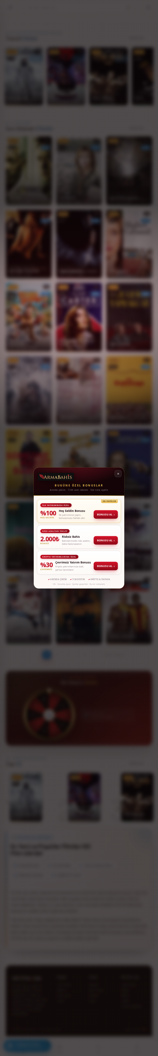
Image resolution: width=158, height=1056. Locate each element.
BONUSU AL (106, 514)
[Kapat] (118, 473)
